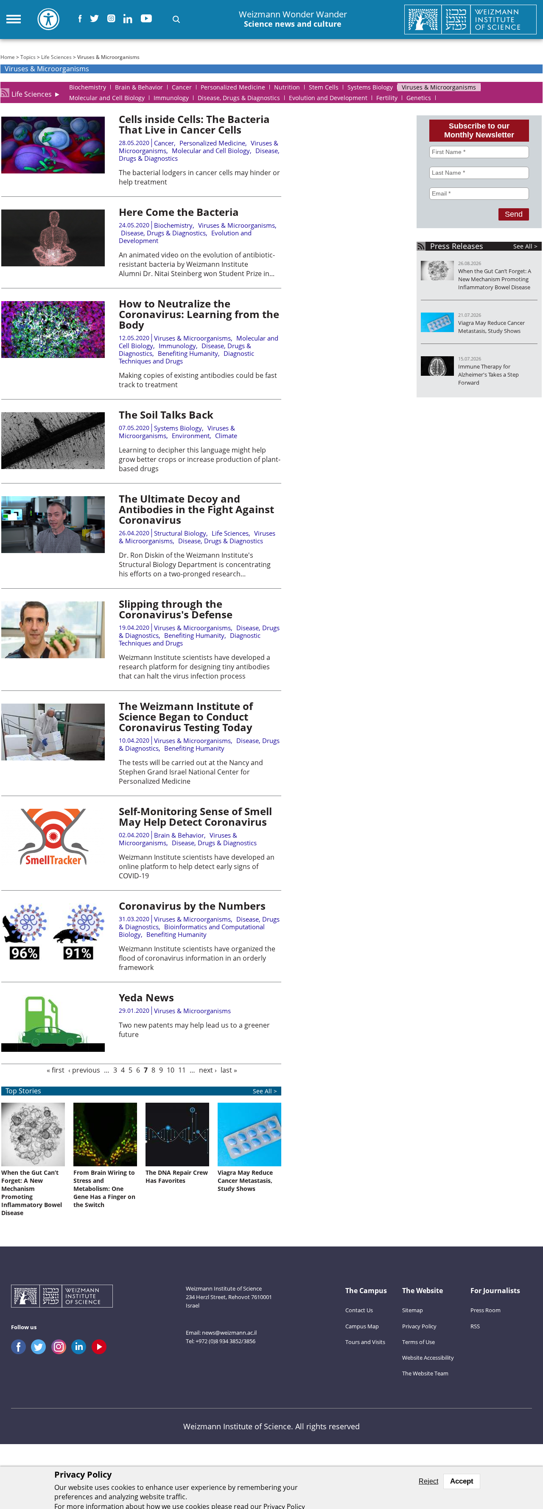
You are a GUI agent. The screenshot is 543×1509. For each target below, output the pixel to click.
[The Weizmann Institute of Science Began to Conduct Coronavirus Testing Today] (53, 758)
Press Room (485, 1310)
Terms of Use (418, 1342)
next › (208, 1070)
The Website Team (425, 1373)
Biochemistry (173, 225)
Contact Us (359, 1310)
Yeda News (146, 997)
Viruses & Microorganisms (236, 225)
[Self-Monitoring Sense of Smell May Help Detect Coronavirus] (53, 863)
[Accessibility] (48, 19)
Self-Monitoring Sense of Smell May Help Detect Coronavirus (195, 816)
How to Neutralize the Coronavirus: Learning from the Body (199, 314)
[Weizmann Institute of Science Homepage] (470, 19)
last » (229, 1070)
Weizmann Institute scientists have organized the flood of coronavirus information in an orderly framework (197, 958)
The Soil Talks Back (166, 415)
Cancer (164, 143)
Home (7, 57)
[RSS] (4, 92)
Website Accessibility (428, 1357)
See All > (525, 246)
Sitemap (412, 1310)
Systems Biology (178, 428)
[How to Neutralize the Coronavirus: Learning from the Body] (53, 355)
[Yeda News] (53, 1049)
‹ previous (84, 1070)
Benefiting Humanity (188, 353)
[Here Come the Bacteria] (53, 263)
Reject (428, 1481)
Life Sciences (56, 57)
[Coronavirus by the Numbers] (53, 957)
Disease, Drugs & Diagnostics (163, 233)
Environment (191, 435)
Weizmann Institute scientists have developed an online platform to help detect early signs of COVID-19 (196, 866)
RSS (475, 1326)
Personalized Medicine (212, 143)
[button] (176, 19)
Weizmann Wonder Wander (293, 19)
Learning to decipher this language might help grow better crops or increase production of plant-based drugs (199, 459)
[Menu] (13, 19)
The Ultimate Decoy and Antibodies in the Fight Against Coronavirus (196, 509)
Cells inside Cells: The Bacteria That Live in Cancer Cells (194, 124)
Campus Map (362, 1326)
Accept (461, 1481)
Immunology (177, 345)
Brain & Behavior (179, 835)
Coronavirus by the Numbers (192, 906)
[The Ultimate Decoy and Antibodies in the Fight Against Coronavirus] (53, 550)
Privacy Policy (419, 1326)
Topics (28, 57)
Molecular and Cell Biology (211, 150)
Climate (226, 435)
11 (182, 1070)
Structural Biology (180, 533)
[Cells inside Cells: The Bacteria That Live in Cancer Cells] (53, 171)
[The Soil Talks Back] (53, 466)
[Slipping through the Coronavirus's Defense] (53, 655)
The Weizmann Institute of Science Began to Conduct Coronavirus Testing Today (186, 716)
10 (170, 1070)
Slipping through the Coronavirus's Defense (175, 609)
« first (55, 1070)
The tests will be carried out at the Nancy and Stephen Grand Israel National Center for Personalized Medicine (191, 772)
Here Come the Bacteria (179, 212)
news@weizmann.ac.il (229, 1332)
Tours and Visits (365, 1342)
